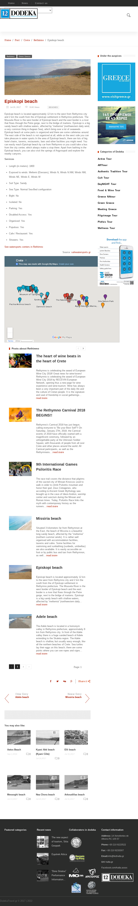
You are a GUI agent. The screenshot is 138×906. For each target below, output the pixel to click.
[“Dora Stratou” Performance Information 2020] (43, 875)
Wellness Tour (106, 228)
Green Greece (25, 56)
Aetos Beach (14, 749)
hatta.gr (109, 862)
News (25, 3)
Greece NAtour (107, 196)
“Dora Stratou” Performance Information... (59, 875)
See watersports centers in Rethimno (23, 246)
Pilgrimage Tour (108, 215)
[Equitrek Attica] (43, 858)
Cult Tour (103, 177)
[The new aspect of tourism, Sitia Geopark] (43, 841)
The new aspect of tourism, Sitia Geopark (60, 841)
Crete (27, 40)
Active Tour (105, 159)
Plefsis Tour (105, 221)
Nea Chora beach (45, 794)
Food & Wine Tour (109, 190)
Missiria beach (48, 518)
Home (11, 3)
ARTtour (103, 165)
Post (17, 40)
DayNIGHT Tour (107, 184)
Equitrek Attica (59, 854)
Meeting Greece (107, 209)
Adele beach (46, 617)
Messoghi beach (16, 794)
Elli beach (70, 749)
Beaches (53, 107)
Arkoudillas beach (75, 794)
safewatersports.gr (81, 252)
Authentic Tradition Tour (113, 171)
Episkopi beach (20, 101)
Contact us (41, 3)
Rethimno (39, 40)
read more (41, 398)
